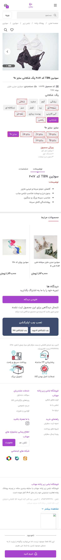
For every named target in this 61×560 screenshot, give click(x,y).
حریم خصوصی (23, 405)
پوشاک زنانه (39, 23)
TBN (52, 90)
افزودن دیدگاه (30, 299)
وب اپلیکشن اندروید (40, 330)
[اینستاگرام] (27, 424)
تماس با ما (54, 405)
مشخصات (23, 169)
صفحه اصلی (53, 23)
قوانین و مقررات (22, 411)
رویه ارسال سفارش (51, 434)
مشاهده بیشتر (51, 509)
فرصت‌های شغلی (51, 399)
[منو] (55, 5)
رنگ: (56, 95)
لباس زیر (26, 23)
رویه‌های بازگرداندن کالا (20, 400)
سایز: (55, 128)
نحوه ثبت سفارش (51, 423)
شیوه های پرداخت (51, 428)
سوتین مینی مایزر (15, 86)
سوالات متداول (23, 395)
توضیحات (37, 169)
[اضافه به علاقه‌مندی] (12, 30)
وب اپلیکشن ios (20, 330)
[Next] (7, 51)
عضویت (9, 442)
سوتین (15, 23)
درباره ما (55, 410)
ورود (7, 15)
